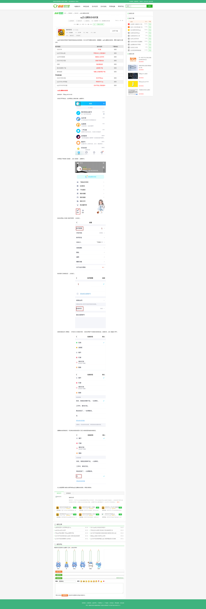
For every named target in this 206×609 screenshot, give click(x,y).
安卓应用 (95, 6)
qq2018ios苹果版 (62, 81)
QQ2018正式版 (61, 60)
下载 (150, 24)
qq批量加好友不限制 (135, 44)
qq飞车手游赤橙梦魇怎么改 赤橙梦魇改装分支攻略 (103, 538)
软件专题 (151, 1)
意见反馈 (122, 603)
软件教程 (131, 1)
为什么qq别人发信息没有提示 (98, 527)
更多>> (118, 502)
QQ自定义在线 (134, 47)
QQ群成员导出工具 (135, 35)
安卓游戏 (103, 6)
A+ (122, 20)
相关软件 (72, 20)
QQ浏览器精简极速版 (135, 50)
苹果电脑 (112, 6)
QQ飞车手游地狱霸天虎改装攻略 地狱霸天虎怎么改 (103, 533)
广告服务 (106, 603)
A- (120, 20)
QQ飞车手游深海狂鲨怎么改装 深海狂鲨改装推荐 (67, 536)
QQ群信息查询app (135, 33)
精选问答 (76, 13)
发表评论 (87, 20)
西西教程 (70, 13)
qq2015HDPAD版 (62, 85)
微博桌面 (59, 71)
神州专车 (69, 30)
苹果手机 (121, 6)
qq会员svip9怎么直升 (60, 530)
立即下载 (115, 31)
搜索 (149, 6)
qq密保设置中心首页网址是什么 (63, 527)
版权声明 (94, 603)
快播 (58, 64)
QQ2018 (59, 49)
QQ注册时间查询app (135, 30)
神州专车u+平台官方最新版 (112, 507)
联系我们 (84, 603)
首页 (65, 13)
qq (94, 24)
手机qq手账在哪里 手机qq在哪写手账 (64, 533)
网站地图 (117, 603)
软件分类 (146, 1)
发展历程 (89, 603)
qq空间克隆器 (61, 57)
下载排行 (141, 1)
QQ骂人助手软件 (134, 38)
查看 (115, 49)
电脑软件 (77, 6)
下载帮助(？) (100, 603)
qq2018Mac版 (61, 53)
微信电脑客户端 (61, 68)
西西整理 (96, 20)
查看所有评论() (119, 578)
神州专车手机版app (110, 514)
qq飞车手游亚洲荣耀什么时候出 (63, 538)
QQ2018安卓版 (61, 78)
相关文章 (80, 20)
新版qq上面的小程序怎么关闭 (98, 536)
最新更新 (136, 1)
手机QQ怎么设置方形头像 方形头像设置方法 (102, 530)
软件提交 (112, 603)
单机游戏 (86, 6)
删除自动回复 (100, 24)
